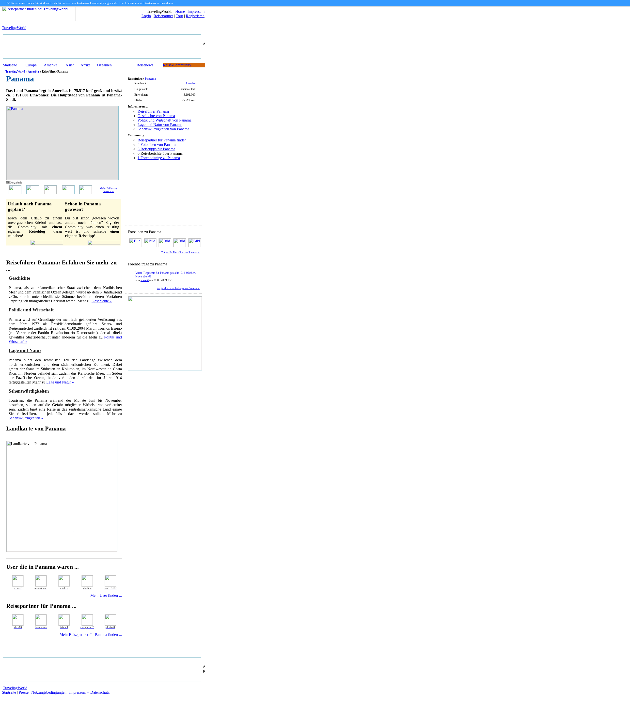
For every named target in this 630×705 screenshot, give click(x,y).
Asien (70, 65)
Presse (24, 692)
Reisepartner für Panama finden (162, 140)
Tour (179, 16)
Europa (31, 65)
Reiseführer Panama (153, 111)
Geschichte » (102, 301)
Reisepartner (163, 16)
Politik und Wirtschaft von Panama (164, 120)
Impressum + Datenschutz (89, 692)
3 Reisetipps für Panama (156, 149)
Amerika (50, 65)
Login (146, 16)
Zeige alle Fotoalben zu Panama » (180, 252)
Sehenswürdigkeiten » (26, 418)
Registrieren (195, 16)
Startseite (10, 65)
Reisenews (145, 65)
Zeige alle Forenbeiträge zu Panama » (178, 288)
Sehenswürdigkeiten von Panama (163, 129)
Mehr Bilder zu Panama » (108, 190)
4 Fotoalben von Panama (157, 144)
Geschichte (19, 278)
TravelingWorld (14, 28)
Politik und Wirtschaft (31, 309)
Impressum (196, 11)
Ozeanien (104, 65)
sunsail (145, 280)
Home (180, 11)
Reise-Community (177, 65)
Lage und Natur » (60, 382)
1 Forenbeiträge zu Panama (159, 158)
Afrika (85, 65)
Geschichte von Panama (156, 116)
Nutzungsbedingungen (48, 692)
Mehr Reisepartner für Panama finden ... (91, 634)
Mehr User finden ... (106, 595)
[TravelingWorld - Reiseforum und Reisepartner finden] (39, 20)
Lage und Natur (25, 350)
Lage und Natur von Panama (160, 125)
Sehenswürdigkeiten (29, 391)
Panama (150, 78)
